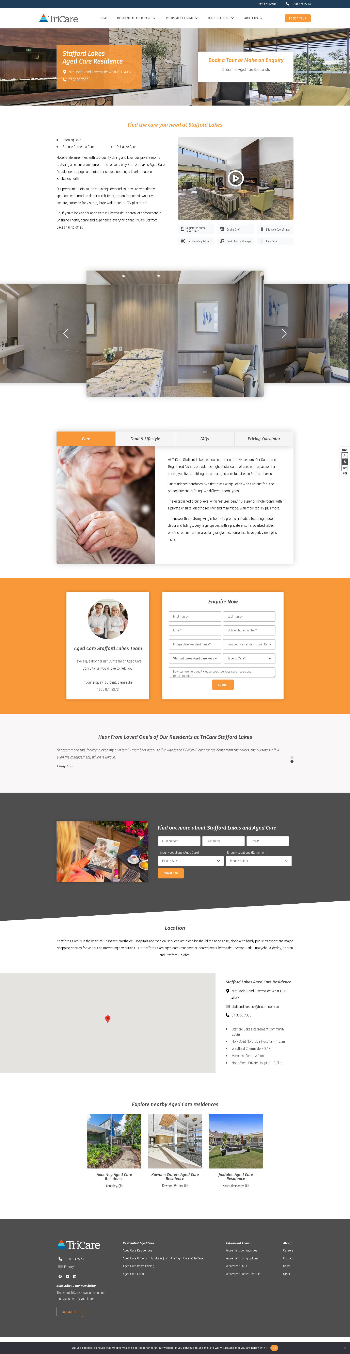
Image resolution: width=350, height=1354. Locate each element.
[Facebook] (60, 1276)
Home (103, 18)
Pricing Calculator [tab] (264, 438)
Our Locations (218, 18)
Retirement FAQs (236, 1266)
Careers (288, 1250)
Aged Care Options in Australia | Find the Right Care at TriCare (163, 1258)
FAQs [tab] (204, 438)
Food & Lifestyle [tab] (145, 438)
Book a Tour (297, 18)
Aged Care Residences (137, 1250)
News (286, 1266)
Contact (288, 1258)
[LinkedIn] (75, 1276)
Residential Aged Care (134, 18)
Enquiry (69, 1267)
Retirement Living (179, 18)
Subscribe (69, 1312)
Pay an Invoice (268, 4)
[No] (345, 1348)
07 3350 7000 (78, 79)
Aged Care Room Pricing (138, 1266)
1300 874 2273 (74, 1259)
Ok (274, 1347)
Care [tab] (86, 438)
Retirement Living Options (241, 1258)
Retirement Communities (241, 1250)
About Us (251, 18)
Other (286, 1274)
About (287, 1243)
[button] (65, 333)
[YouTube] (67, 1276)
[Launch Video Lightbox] (235, 178)
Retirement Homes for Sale (242, 1274)
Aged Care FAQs (133, 1274)
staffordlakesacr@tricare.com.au (255, 1006)
